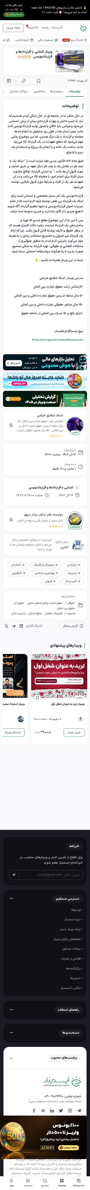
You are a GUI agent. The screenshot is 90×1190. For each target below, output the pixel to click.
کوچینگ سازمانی (53, 613)
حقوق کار (19, 603)
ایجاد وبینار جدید (70, 929)
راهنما (45, 27)
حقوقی (70, 603)
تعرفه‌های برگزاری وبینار (67, 939)
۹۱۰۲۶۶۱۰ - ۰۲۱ (54, 1096)
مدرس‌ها (75, 978)
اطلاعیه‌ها (33, 27)
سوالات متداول (71, 949)
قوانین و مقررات (71, 958)
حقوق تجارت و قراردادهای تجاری (45, 603)
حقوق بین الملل (66, 608)
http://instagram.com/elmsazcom (57, 340)
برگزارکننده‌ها (73, 968)
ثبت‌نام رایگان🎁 (14, 14)
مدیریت (70, 613)
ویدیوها (76, 910)
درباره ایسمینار (72, 919)
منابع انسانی (35, 613)
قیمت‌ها (57, 27)
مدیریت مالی (18, 613)
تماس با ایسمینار (71, 988)
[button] (62, 1183)
